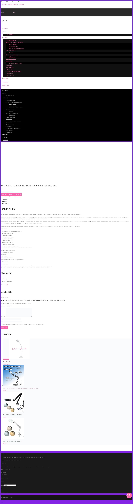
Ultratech (11, 52)
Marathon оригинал (13, 46)
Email (2, 321)
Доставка (5, 78)
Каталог (5, 37)
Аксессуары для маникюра (12, 54)
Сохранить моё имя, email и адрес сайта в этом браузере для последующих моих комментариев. (23, 324)
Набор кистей (12, 57)
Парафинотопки (10, 75)
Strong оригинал (12, 44)
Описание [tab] (5, 199)
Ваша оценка (4, 306)
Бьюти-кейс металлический (15, 63)
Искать (2, 485)
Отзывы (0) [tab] (5, 203)
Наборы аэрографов (11, 59)
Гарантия (5, 82)
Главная (5, 28)
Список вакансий (10, 34)
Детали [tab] (5, 201)
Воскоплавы (9, 65)
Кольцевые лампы (10, 67)
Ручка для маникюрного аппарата (16, 48)
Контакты (6, 85)
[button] (129, 495)
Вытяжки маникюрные (11, 50)
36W (7, 284)
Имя (2, 319)
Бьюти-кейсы (9, 61)
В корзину (4, 194)
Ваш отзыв (3, 316)
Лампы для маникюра (11, 40)
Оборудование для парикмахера (13, 71)
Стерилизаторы (9, 73)
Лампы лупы (9, 69)
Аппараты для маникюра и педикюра (14, 42)
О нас (4, 31)
